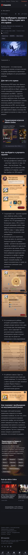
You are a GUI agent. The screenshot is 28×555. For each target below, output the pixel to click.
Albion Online (20, 36)
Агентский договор (14, 527)
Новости (3, 1)
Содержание (4, 60)
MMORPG (12, 36)
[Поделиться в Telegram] (15, 14)
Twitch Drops (6, 471)
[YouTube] (10, 547)
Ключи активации (14, 468)
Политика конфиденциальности (8, 531)
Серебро (20, 459)
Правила (8, 1)
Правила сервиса (5, 527)
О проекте (3, 532)
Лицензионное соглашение (7, 529)
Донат (4, 459)
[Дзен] (8, 547)
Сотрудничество (16, 532)
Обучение (12, 462)
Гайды (3, 38)
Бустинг (13, 465)
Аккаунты (5, 465)
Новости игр (5, 36)
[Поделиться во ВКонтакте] (18, 14)
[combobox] (25, 5)
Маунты (21, 462)
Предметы (12, 459)
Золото (5, 462)
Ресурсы (21, 465)
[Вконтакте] (5, 547)
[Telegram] (2, 547)
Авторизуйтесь (9, 507)
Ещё (17, 1)
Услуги (4, 468)
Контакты (3, 534)
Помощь (13, 1)
